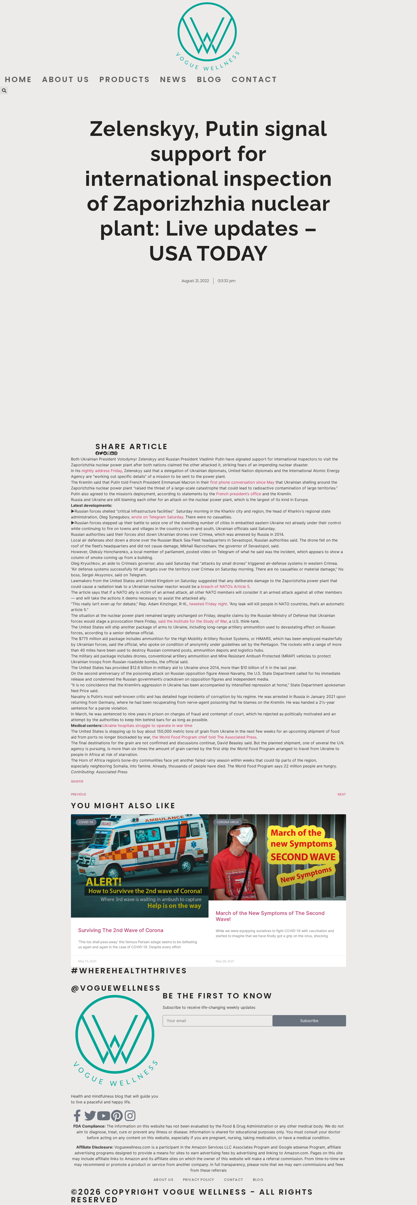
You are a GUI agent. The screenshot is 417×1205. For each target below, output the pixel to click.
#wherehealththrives (129, 970)
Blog (209, 79)
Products (124, 79)
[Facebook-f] (77, 1116)
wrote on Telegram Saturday (156, 517)
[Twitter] (90, 1116)
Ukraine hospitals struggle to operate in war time (147, 725)
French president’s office (238, 493)
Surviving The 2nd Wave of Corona (120, 930)
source (77, 781)
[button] (4, 90)
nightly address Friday (102, 470)
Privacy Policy (198, 1179)
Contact (255, 79)
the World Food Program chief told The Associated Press (204, 737)
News (173, 79)
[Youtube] (103, 1116)
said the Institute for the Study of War (192, 621)
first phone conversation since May (242, 482)
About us (66, 79)
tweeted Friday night (208, 603)
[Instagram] (130, 1116)
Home (18, 79)
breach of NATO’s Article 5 (225, 586)
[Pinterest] (117, 1116)
